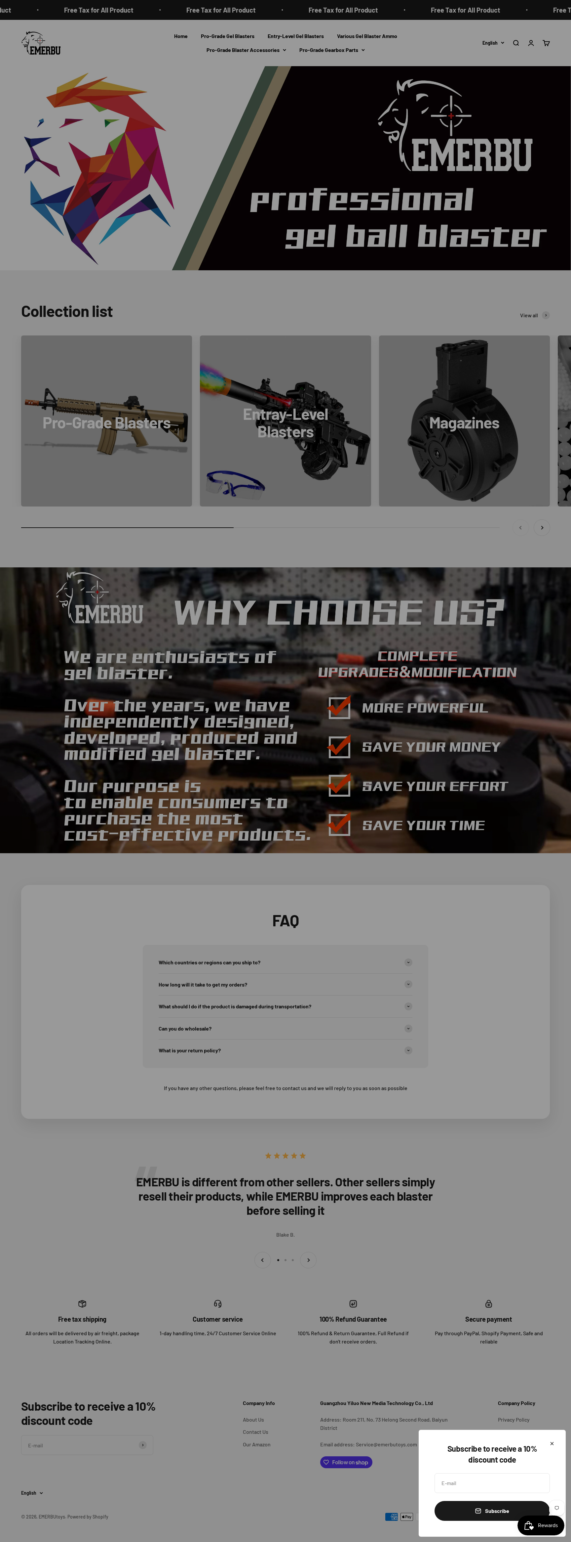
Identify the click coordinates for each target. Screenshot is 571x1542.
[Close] (552, 1443)
